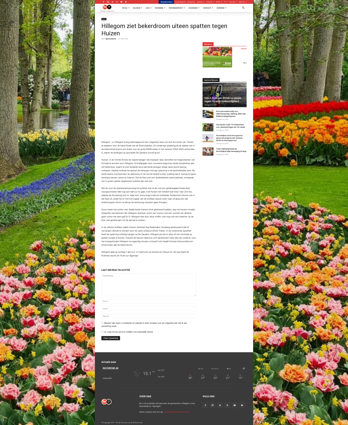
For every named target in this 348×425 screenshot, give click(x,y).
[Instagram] (108, 2)
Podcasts (209, 2)
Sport (104, 19)
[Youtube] (121, 2)
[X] (117, 2)
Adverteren (191, 2)
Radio (218, 2)
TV (225, 2)
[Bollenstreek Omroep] (222, 55)
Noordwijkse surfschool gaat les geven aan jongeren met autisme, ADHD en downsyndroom (229, 138)
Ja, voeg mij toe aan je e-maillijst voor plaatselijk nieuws (128, 332)
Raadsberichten (167, 2)
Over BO (232, 2)
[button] (243, 8)
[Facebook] (103, 2)
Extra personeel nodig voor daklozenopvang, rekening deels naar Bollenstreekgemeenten (231, 113)
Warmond (220, 8)
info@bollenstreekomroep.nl (177, 412)
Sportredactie (111, 39)
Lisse (147, 8)
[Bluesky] (126, 2)
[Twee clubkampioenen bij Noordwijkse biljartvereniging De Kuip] (208, 151)
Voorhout (207, 8)
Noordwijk (159, 8)
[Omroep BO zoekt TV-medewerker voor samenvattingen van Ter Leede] (208, 127)
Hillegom (136, 8)
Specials (200, 2)
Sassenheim (193, 8)
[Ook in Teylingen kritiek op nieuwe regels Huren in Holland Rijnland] (225, 95)
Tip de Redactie (180, 2)
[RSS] (112, 2)
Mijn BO (242, 2)
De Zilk (124, 8)
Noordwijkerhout (176, 8)
